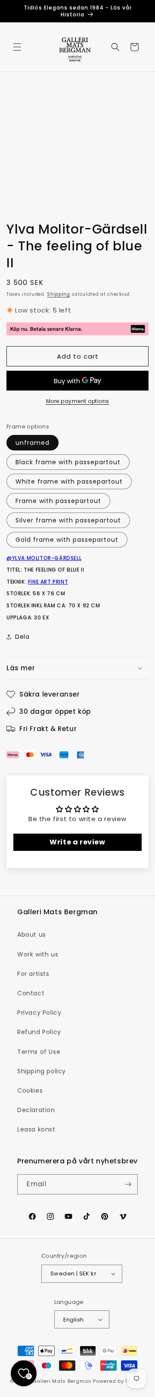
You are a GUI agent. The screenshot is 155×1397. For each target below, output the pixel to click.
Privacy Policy (39, 1012)
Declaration (36, 1110)
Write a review (77, 842)
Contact (30, 993)
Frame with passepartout (58, 501)
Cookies (30, 1090)
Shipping (58, 294)
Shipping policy (41, 1071)
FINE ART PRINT (48, 581)
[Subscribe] (127, 1184)
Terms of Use (38, 1051)
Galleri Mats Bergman (62, 1381)
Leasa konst (36, 1129)
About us (31, 934)
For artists (33, 973)
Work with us (37, 954)
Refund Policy (39, 1032)
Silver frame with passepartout (68, 520)
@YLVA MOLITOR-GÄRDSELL (43, 558)
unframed (33, 442)
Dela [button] (22, 636)
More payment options (77, 401)
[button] (17, 47)
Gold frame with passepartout (67, 539)
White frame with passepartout (69, 481)
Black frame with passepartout (68, 462)
